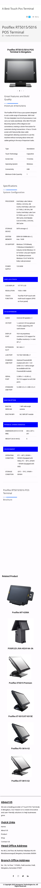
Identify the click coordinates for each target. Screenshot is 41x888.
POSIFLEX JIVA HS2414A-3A (20, 648)
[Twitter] (23, 876)
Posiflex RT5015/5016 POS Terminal (17, 36)
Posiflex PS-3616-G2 (20, 748)
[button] (6, 72)
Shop (3, 838)
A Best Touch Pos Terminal (18, 8)
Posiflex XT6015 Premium (20, 683)
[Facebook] (13, 876)
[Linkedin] (27, 876)
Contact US (5, 842)
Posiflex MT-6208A (20, 612)
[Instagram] (18, 876)
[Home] (2, 36)
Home (3, 827)
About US (4, 830)
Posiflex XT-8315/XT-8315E (20, 716)
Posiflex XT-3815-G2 (20, 781)
